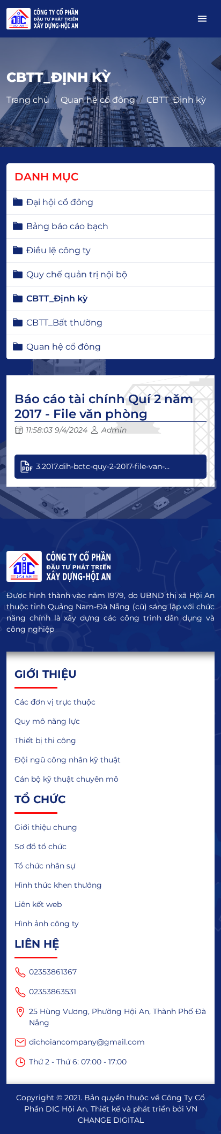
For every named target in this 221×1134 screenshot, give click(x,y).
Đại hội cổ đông (59, 202)
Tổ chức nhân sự (44, 866)
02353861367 (53, 972)
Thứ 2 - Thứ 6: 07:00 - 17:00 (78, 1062)
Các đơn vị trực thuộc (54, 702)
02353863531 (52, 991)
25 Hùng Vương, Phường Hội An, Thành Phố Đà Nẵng (117, 1017)
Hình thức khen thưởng (58, 885)
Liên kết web (38, 904)
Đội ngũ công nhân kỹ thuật (67, 760)
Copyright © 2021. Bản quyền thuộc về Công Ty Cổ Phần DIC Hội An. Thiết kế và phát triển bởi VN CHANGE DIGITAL (110, 1109)
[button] (202, 18)
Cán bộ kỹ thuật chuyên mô (66, 779)
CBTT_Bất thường (64, 322)
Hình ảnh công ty (46, 923)
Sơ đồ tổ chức (40, 846)
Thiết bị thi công (45, 740)
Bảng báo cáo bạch (67, 226)
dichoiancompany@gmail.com (87, 1042)
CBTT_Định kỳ (176, 100)
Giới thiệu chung (45, 827)
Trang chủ (27, 100)
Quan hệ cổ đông (98, 100)
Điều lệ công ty (58, 250)
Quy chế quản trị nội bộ (76, 274)
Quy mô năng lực (47, 721)
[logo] (110, 566)
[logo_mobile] (42, 18)
